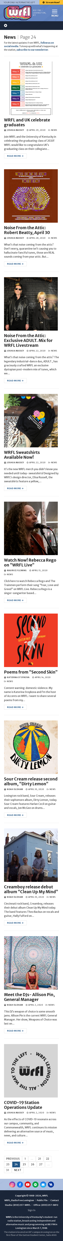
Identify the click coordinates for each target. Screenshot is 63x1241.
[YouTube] (28, 1185)
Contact (54, 1200)
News (10, 37)
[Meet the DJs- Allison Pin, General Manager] (31, 963)
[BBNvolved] (51, 1185)
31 (7, 1170)
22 (47, 1158)
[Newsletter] (43, 1185)
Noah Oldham (15, 789)
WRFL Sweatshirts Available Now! (22, 455)
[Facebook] (20, 1185)
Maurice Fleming (17, 570)
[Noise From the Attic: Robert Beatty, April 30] (31, 196)
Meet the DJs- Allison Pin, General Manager (29, 997)
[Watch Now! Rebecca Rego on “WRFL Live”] (31, 528)
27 (41, 1164)
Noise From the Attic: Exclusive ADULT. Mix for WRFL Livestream (28, 340)
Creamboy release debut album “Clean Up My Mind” (31, 889)
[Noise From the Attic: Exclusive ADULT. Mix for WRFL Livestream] (31, 304)
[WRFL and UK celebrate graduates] (31, 88)
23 (8, 1164)
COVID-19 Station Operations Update (23, 1105)
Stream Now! (52, 2)
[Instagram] (12, 1185)
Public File (42, 1200)
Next (18, 1170)
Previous (13, 1158)
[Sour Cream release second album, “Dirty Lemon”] (31, 747)
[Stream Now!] (5, 25)
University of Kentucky (30, 1217)
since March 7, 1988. (37, 1228)
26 (32, 1164)
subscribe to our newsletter (32, 49)
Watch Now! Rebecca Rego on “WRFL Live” (30, 562)
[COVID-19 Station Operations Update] (31, 1071)
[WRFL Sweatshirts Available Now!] (31, 420)
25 (24, 1164)
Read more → (15, 156)
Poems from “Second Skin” (31, 672)
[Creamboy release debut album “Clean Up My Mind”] (31, 855)
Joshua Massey (15, 130)
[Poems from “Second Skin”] (31, 640)
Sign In (31, 1210)
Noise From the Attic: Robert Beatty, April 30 (27, 230)
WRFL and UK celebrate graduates (27, 122)
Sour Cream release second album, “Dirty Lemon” (31, 781)
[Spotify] (35, 1185)
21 (39, 1158)
